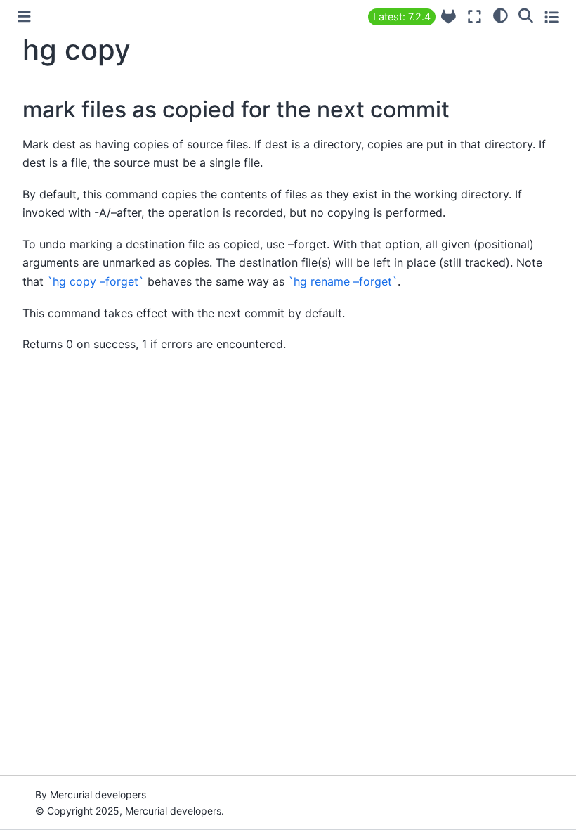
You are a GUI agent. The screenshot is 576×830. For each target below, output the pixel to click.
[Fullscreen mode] (474, 16)
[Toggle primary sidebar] (24, 16)
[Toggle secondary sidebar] (552, 16)
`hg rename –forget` (343, 281)
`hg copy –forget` (95, 281)
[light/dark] (500, 15)
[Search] (526, 15)
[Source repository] (449, 16)
